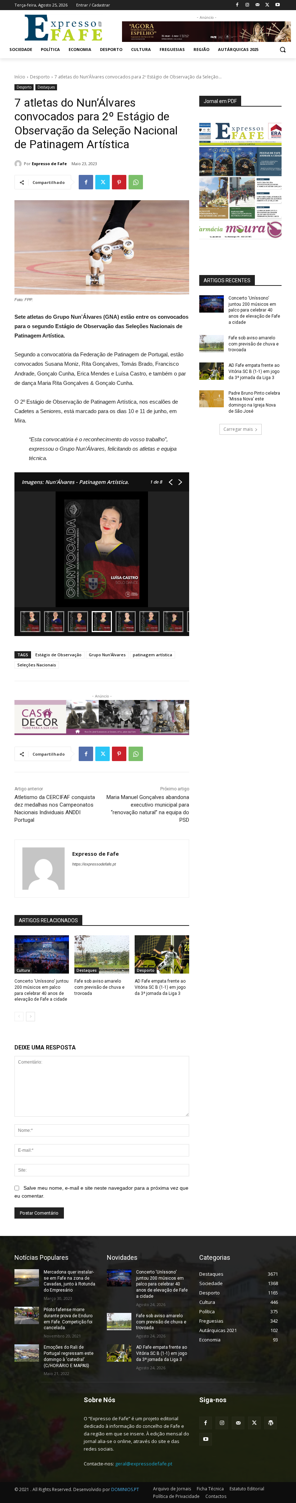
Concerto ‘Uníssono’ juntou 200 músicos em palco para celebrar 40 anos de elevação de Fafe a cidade (254, 310)
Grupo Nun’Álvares (107, 654)
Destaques (46, 87)
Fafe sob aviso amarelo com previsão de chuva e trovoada (99, 987)
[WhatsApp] (136, 182)
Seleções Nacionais (36, 664)
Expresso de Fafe (49, 163)
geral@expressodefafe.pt (143, 1463)
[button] (282, 49)
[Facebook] (237, 5)
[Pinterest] (119, 182)
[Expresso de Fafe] (19, 163)
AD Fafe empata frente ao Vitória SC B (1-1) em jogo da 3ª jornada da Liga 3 (160, 987)
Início (19, 77)
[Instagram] (247, 5)
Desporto (40, 77)
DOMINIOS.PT (125, 1489)
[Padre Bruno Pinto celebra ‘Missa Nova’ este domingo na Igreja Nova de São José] (211, 399)
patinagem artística (152, 654)
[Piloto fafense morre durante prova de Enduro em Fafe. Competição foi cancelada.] (26, 1315)
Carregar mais (238, 429)
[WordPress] (270, 1423)
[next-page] (30, 1016)
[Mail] (257, 5)
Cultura (23, 970)
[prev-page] (18, 1016)
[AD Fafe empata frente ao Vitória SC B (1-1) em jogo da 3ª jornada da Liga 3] (162, 954)
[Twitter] (267, 5)
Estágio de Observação (58, 654)
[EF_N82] (240, 181)
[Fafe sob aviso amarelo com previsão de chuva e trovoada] (101, 954)
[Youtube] (277, 5)
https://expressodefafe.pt (94, 864)
